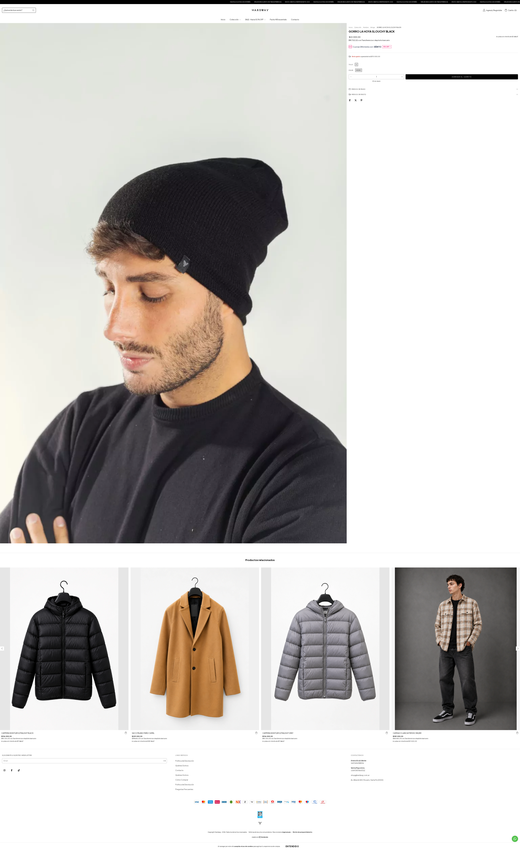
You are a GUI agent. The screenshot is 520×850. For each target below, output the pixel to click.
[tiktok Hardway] (18, 770)
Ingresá (489, 10)
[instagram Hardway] (4, 770)
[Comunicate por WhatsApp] (515, 839)
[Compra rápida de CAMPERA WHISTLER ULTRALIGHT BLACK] (126, 733)
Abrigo (372, 27)
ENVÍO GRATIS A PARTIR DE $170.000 (102, 2)
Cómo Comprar (181, 780)
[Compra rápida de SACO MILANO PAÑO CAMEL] (256, 733)
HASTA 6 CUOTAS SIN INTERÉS (45, 2)
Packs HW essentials (278, 20)
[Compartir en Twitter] (356, 100)
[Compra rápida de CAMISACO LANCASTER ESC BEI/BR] (517, 733)
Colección (234, 20)
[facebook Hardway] (11, 770)
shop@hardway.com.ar (360, 775)
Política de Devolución (184, 761)
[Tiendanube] (260, 837)
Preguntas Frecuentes (184, 789)
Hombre (366, 27)
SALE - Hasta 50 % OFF (254, 20)
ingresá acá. (286, 832)
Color (351, 70)
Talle (351, 64)
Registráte (497, 10)
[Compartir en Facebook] (350, 100)
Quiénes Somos (181, 766)
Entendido (292, 846)
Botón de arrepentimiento (302, 832)
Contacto (295, 20)
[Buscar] (33, 10)
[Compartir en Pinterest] (361, 100)
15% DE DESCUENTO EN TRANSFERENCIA (73, 2)
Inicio (223, 20)
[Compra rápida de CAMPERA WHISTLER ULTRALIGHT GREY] (386, 733)
